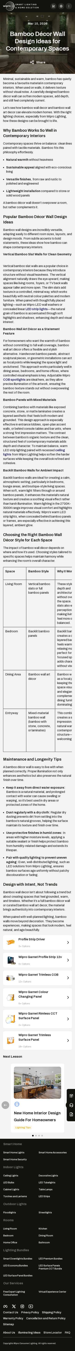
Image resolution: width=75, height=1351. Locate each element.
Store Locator (52, 1332)
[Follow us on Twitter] (14, 1306)
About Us (9, 1332)
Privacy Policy (30, 1312)
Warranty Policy (13, 1318)
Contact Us (10, 1312)
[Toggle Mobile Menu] (69, 6)
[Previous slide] (5, 1105)
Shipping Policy (51, 1312)
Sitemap (8, 1324)
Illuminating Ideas (29, 1332)
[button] (53, 6)
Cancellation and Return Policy (45, 1318)
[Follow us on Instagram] (22, 1306)
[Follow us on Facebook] (5, 1306)
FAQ (67, 1332)
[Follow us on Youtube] (30, 1306)
